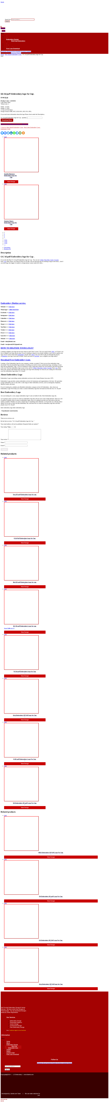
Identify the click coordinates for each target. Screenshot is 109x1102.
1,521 (5, 240)
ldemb (2, 2)
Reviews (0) (7, 249)
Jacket (52, 260)
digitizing (4, 356)
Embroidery (21, 354)
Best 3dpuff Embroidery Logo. (13, 54)
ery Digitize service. (17, 303)
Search (7, 21)
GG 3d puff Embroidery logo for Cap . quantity (13, 117)
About (8, 1043)
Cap (5, 261)
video (52, 351)
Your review (4, 439)
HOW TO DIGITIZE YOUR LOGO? (17, 348)
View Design (11, 181)
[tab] (33, 247)
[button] (49, 33)
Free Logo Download (13, 48)
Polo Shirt (47, 260)
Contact (8, 1049)
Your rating (4, 427)
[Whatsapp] (14, 132)
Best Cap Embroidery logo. (16, 41)
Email (3, 445)
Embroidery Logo (5, 129)
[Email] (20, 132)
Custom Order (10, 1053)
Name (3, 442)
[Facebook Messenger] (2, 132)
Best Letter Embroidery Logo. (32, 127)
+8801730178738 (13, 309)
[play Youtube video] (32, 282)
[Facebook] (5, 132)
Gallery (8, 1051)
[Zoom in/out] (6, 1099)
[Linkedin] (11, 132)
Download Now (7, 120)
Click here (12, 306)
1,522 (5, 241)
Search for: (8, 19)
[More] (23, 132)
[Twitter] (8, 132)
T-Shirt (42, 260)
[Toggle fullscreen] (4, 1099)
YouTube (36, 356)
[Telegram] (17, 132)
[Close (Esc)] (1, 1099)
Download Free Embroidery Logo (16, 360)
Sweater (56, 260)
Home (2, 54)
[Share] (3, 1099)
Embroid (5, 303)
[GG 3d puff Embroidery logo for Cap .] (10, 69)
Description (7, 247)
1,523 (5, 243)
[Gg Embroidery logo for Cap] (10, 80)
